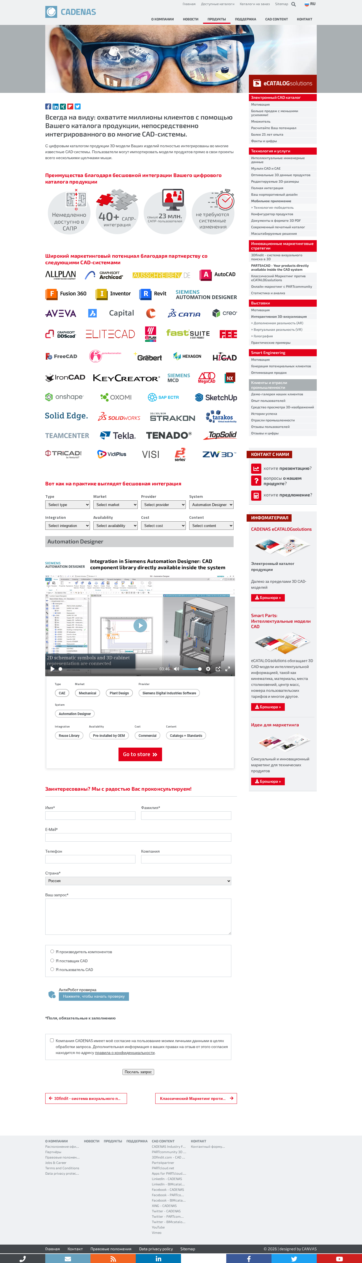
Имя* (50, 807)
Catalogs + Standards (186, 735)
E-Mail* (51, 829)
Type (49, 496)
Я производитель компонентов (84, 951)
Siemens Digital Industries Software (169, 693)
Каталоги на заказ (255, 4)
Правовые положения (111, 1248)
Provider (148, 496)
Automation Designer (75, 713)
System (196, 496)
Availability (103, 517)
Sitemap (281, 4)
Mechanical (87, 693)
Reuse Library (69, 735)
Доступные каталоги (217, 4)
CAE (62, 693)
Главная (189, 4)
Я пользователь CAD (74, 969)
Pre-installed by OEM (109, 735)
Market (100, 496)
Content (196, 517)
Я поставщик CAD (72, 960)
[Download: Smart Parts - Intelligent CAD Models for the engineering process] (281, 654)
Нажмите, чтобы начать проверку (94, 996)
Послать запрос (138, 1072)
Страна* (53, 873)
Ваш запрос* (56, 894)
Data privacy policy (156, 1248)
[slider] (108, 669)
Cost (145, 517)
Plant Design (119, 693)
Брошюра (270, 597)
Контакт (75, 1248)
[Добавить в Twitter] (78, 106)
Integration (55, 517)
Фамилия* (150, 807)
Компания (150, 851)
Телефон (53, 851)
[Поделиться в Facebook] (48, 106)
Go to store (137, 754)
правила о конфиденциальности (125, 1052)
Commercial (147, 735)
